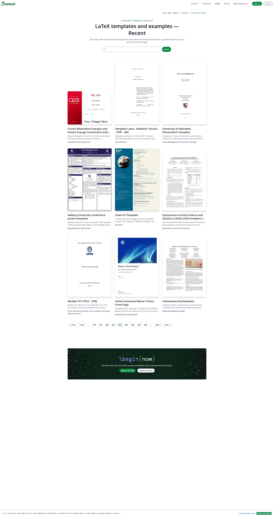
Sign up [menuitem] (257, 3)
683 (126, 325)
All (169, 13)
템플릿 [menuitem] (217, 3)
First (72, 325)
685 (139, 325)
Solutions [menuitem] (206, 3)
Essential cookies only (247, 513)
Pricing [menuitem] (227, 3)
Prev (81, 325)
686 (145, 325)
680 (107, 325)
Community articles (198, 13)
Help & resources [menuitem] (240, 3)
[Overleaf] (8, 3)
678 (94, 325)
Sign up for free (127, 370)
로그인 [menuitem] (268, 3)
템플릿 (175, 13)
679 (100, 325)
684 (132, 325)
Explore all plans (146, 370)
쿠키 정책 (99, 513)
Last (167, 325)
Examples (184, 13)
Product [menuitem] (194, 3)
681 (113, 325)
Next (158, 325)
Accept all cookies (264, 513)
